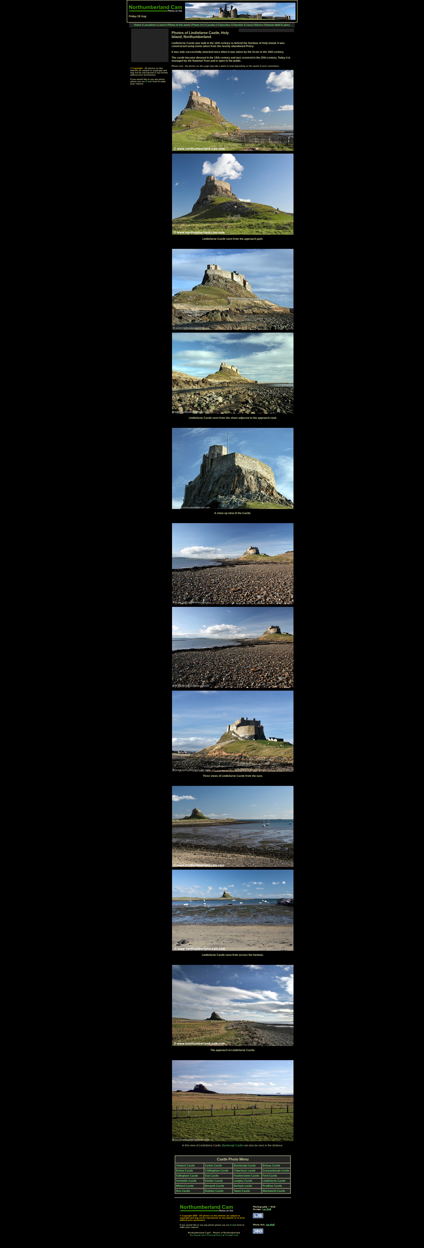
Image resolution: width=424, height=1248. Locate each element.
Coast (249, 25)
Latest (162, 25)
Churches (224, 25)
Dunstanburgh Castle (276, 1170)
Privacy (219, 1235)
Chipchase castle (245, 1170)
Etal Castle (212, 1175)
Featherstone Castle (246, 1175)
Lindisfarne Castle (274, 1180)
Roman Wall (272, 25)
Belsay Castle (271, 1165)
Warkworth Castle (274, 1191)
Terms (228, 1235)
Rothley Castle (214, 1191)
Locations (150, 25)
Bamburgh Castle (232, 1145)
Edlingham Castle (187, 1175)
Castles (211, 25)
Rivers (259, 25)
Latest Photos (206, 1235)
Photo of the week (179, 25)
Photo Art (198, 25)
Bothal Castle (184, 1170)
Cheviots (237, 25)
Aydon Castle (213, 1165)
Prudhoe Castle (272, 1185)
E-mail (149, 81)
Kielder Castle (214, 1180)
